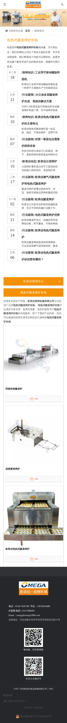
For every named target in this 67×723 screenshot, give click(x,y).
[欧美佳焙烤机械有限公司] (33, 588)
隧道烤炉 (8, 695)
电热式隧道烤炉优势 (47, 214)
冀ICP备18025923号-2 (14, 701)
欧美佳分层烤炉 (47, 161)
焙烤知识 (28, 72)
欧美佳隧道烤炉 (44, 199)
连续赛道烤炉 (12, 469)
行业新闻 (28, 94)
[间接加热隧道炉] (33, 355)
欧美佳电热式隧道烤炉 (17, 549)
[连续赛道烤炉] (33, 435)
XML (51, 689)
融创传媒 (39, 707)
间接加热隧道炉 (13, 388)
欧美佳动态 (29, 161)
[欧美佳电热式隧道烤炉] (33, 515)
